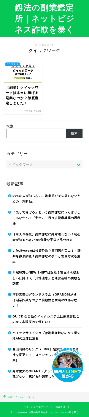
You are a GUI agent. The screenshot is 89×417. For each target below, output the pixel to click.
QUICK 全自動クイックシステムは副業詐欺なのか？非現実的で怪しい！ (46, 319)
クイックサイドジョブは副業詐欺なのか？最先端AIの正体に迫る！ (47, 335)
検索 (9, 126)
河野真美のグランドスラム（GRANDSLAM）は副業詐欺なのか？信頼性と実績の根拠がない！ (46, 300)
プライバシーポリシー (36, 407)
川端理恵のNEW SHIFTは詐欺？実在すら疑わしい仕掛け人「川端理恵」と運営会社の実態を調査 (47, 278)
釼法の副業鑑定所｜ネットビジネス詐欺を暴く (45, 18)
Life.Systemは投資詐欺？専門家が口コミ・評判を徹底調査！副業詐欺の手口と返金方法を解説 (47, 256)
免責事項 (60, 407)
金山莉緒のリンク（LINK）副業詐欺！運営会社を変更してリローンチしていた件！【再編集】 (46, 355)
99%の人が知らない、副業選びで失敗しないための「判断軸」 (47, 198)
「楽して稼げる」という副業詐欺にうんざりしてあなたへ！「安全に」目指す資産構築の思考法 (47, 218)
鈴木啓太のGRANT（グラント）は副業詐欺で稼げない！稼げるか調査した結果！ (46, 374)
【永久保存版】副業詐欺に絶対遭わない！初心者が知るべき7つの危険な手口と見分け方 (47, 237)
